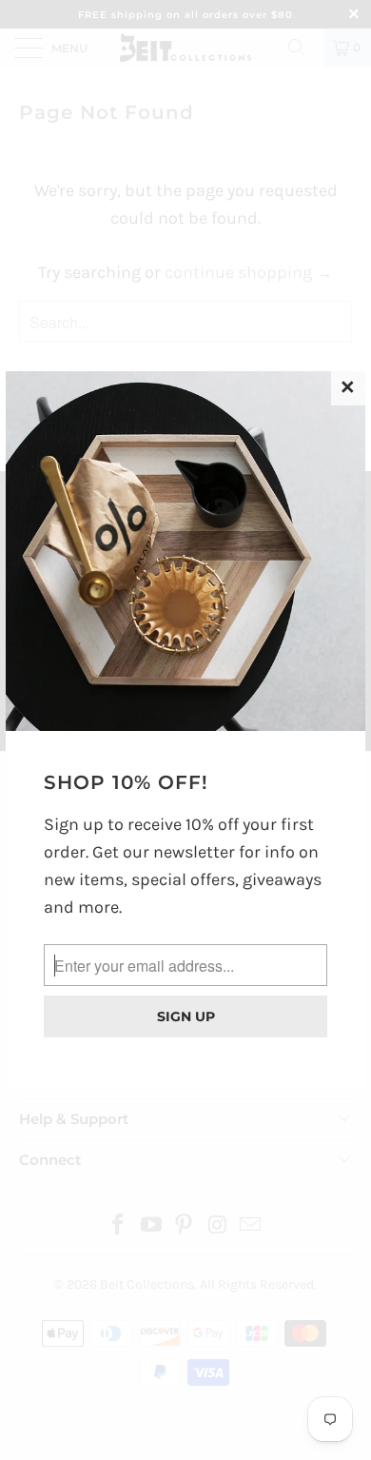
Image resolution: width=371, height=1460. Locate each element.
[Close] (348, 388)
